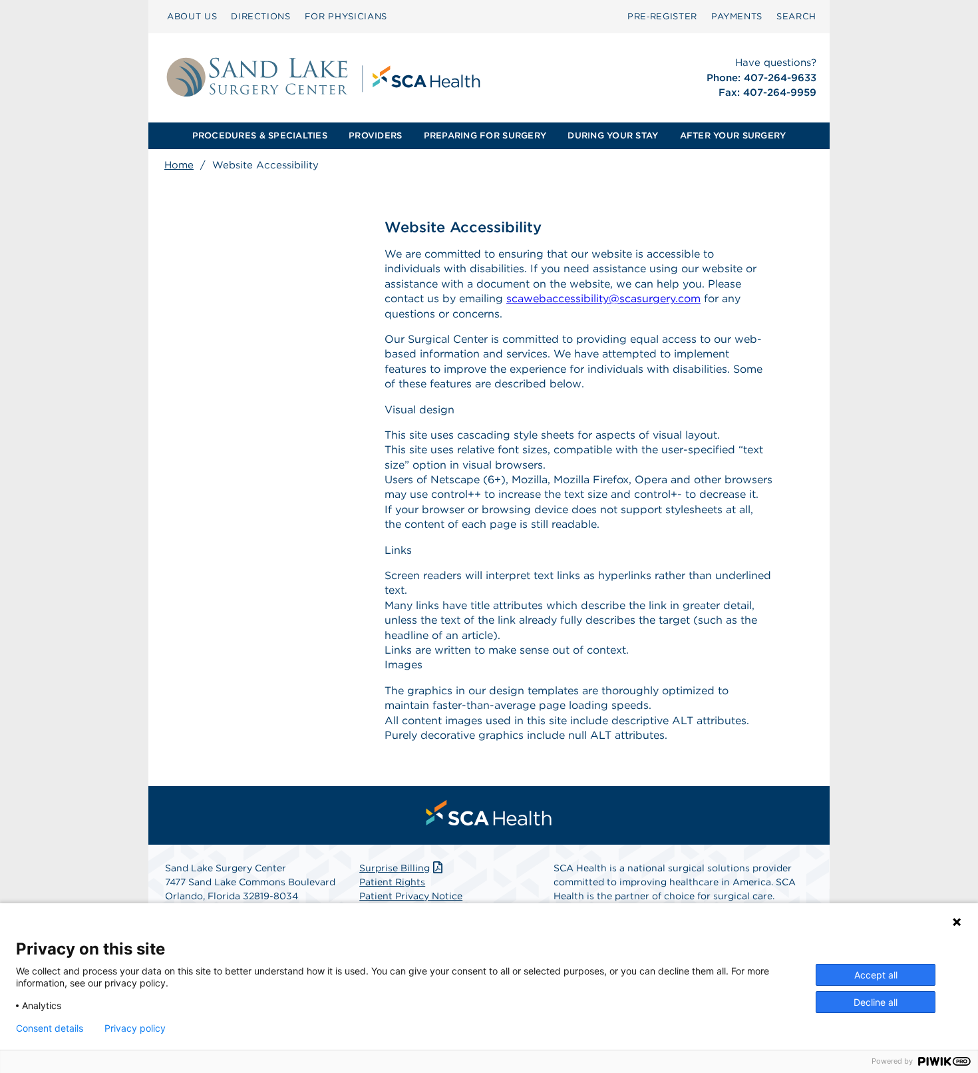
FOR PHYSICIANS (346, 16)
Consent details (49, 1028)
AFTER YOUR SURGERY (733, 135)
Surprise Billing (394, 868)
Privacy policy (135, 1028)
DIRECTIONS (261, 16)
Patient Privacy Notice (410, 896)
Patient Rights (392, 882)
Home (179, 165)
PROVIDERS (375, 135)
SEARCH (796, 16)
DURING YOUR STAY (613, 135)
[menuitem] (192, 16)
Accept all (875, 974)
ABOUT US (192, 16)
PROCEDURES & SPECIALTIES (259, 135)
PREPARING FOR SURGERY (485, 135)
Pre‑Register (662, 16)
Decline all (875, 1002)
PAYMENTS (736, 16)
